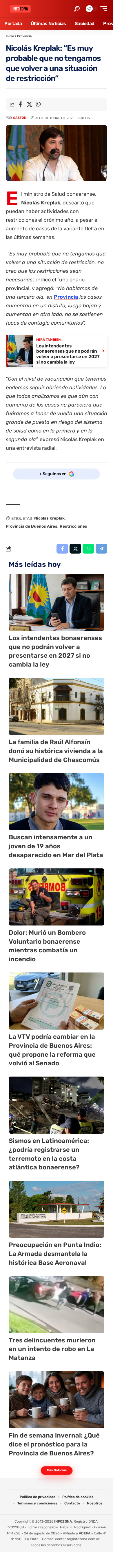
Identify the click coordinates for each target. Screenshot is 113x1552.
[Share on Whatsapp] (38, 104)
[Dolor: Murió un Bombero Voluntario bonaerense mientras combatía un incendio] (56, 896)
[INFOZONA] (20, 9)
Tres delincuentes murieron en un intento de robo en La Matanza (52, 1349)
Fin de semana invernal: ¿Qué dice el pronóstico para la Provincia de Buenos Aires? (54, 1444)
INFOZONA (63, 1521)
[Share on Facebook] (20, 104)
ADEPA (84, 1533)
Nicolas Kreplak (49, 518)
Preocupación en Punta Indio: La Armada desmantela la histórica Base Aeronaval (55, 1254)
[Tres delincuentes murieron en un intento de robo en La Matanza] (56, 1304)
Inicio (10, 36)
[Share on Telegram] (101, 549)
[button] (77, 9)
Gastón (19, 118)
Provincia (24, 36)
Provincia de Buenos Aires (31, 526)
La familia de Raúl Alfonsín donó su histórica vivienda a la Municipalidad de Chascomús (56, 751)
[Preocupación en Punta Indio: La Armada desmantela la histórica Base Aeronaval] (56, 1209)
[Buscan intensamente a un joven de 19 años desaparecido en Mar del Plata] (56, 801)
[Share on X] (29, 104)
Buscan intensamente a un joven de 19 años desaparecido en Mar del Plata (56, 846)
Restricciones (73, 526)
